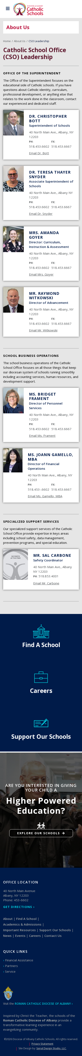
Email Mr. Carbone (46, 583)
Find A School (26, 919)
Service (10, 971)
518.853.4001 (48, 576)
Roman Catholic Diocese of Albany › (44, 1004)
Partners (11, 966)
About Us (19, 41)
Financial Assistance (19, 960)
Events (20, 936)
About (8, 919)
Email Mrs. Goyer (41, 274)
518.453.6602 (39, 146)
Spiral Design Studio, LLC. (51, 1048)
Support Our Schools (55, 930)
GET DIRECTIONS (17, 907)
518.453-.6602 (38, 489)
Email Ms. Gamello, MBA (45, 496)
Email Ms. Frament (42, 435)
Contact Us (53, 936)
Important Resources (19, 930)
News (7, 936)
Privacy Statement (42, 1044)
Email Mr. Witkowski (43, 330)
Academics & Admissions (22, 924)
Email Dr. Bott (39, 153)
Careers (35, 936)
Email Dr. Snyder (41, 213)
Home (7, 41)
